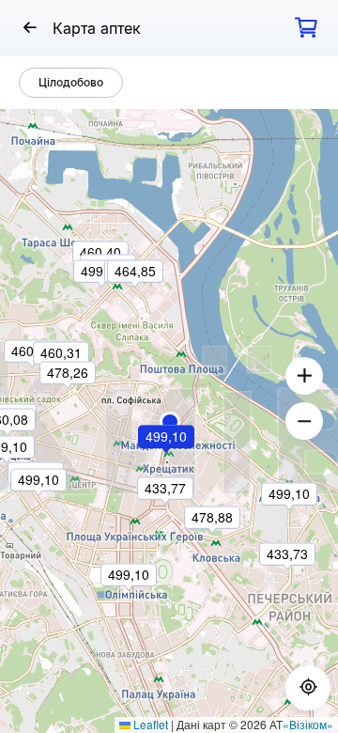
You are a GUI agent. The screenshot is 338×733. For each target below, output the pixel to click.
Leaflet (149, 724)
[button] (170, 422)
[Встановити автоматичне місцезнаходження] (307, 687)
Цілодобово (70, 82)
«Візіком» (308, 724)
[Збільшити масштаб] (304, 376)
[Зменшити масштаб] (304, 421)
